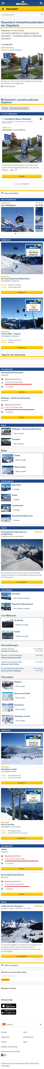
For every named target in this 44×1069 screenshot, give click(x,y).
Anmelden (5, 979)
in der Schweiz (15, 827)
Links (25, 1032)
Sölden (4, 849)
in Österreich (15, 281)
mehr (12, 170)
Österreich (4, 375)
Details (21, 176)
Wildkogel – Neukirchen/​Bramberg (15, 398)
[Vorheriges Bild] (2, 218)
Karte (5, 108)
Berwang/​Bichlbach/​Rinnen (12, 875)
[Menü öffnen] (3, 3)
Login (25, 1042)
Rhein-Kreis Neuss (7, 122)
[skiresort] (22, 3)
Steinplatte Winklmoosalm (12, 373)
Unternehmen (28, 1037)
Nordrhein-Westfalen (20, 121)
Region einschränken (20, 108)
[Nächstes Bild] (41, 218)
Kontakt (4, 1032)
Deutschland (10, 121)
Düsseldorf (29, 121)
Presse (3, 1042)
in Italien (13, 771)
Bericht (21, 392)
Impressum (5, 1037)
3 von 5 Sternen (16, 50)
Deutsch (9, 1024)
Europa (4, 121)
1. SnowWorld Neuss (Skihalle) (16, 119)
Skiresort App (7, 1000)
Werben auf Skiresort (9, 1047)
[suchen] (41, 3)
